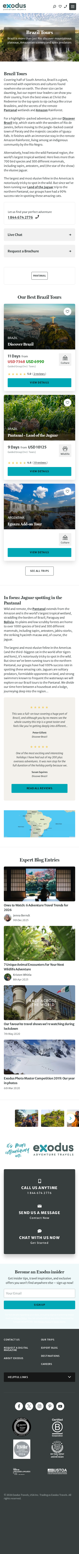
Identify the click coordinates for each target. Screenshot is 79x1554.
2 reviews (39, 374)
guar (50, 187)
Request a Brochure (23, 251)
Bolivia (9, 622)
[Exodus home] (14, 6)
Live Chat (15, 235)
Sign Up (39, 1304)
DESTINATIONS (50, 1355)
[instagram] (39, 1406)
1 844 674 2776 (66, 7)
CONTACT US (12, 1339)
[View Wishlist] (61, 7)
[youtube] (60, 1406)
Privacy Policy (44, 1321)
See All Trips (39, 571)
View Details (39, 382)
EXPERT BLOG (49, 1347)
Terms (56, 1321)
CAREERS (46, 1364)
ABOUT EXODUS (13, 1358)
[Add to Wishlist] (67, 311)
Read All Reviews (40, 788)
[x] (29, 1406)
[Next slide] (70, 1118)
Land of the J (36, 187)
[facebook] (19, 1406)
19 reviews (40, 462)
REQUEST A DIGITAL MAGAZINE (16, 1349)
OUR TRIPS (47, 1339)
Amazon (42, 110)
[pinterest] (50, 1406)
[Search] (54, 7)
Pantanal (10, 110)
